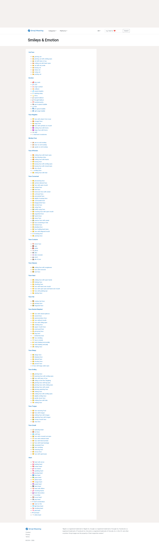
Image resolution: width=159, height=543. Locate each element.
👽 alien (34, 253)
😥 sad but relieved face (39, 183)
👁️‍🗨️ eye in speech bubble (39, 104)
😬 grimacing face (37, 331)
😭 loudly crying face (38, 209)
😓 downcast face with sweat (41, 192)
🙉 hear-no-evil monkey (39, 145)
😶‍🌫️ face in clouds (37, 340)
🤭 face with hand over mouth (41, 286)
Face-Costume (33, 239)
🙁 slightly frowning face (39, 198)
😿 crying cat (36, 72)
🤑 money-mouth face (39, 419)
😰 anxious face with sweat (40, 220)
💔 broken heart (37, 466)
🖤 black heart (36, 486)
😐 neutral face (37, 316)
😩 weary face (36, 218)
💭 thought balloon (38, 100)
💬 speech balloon (38, 98)
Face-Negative (33, 114)
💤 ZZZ (34, 84)
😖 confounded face (38, 200)
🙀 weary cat (36, 70)
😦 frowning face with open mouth (42, 211)
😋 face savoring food (39, 410)
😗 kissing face (37, 161)
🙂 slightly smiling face (39, 396)
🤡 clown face (36, 244)
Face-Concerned (34, 176)
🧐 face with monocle (39, 269)
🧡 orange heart (37, 482)
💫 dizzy (35, 95)
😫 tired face (36, 189)
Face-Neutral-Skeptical (35, 309)
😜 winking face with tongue (40, 415)
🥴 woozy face (37, 452)
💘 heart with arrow (38, 462)
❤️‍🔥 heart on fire (37, 504)
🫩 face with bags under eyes (40, 366)
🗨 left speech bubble (38, 109)
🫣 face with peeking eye (39, 291)
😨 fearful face (37, 216)
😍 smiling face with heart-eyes (42, 155)
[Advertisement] (79, 14)
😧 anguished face (38, 214)
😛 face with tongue (38, 413)
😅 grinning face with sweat (40, 387)
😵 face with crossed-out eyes (41, 436)
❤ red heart (35, 513)
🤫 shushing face (37, 284)
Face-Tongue (33, 406)
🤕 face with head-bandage (40, 443)
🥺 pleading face (37, 227)
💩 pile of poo (36, 259)
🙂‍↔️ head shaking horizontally (41, 342)
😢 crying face (36, 207)
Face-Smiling (32, 369)
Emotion (31, 78)
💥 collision (35, 89)
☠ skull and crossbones (39, 134)
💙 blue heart (36, 475)
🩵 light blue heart (37, 506)
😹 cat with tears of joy (39, 61)
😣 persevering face (38, 181)
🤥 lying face (36, 333)
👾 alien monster (37, 255)
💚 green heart (36, 477)
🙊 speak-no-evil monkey (40, 147)
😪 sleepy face (36, 355)
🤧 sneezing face (37, 449)
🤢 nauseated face (38, 445)
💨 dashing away (37, 93)
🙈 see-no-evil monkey (39, 142)
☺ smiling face (36, 170)
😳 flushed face (37, 225)
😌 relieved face (37, 359)
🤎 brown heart (37, 497)
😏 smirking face (37, 325)
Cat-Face (31, 52)
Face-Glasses (33, 263)
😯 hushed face (37, 187)
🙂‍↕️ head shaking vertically (40, 344)
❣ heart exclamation (38, 502)
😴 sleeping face (37, 357)
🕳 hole (34, 106)
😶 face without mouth (39, 320)
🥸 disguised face (37, 305)
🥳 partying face (37, 303)
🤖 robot (35, 257)
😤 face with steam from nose (41, 119)
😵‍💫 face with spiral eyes (39, 454)
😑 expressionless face (39, 318)
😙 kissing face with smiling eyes (42, 164)
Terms (28, 537)
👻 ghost (35, 250)
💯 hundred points (37, 102)
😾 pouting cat (36, 74)
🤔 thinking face (37, 282)
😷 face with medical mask (40, 438)
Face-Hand (32, 275)
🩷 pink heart (36, 510)
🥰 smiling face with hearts (40, 159)
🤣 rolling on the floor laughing (41, 380)
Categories (52, 31)
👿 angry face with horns (40, 130)
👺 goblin (35, 248)
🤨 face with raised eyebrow (41, 314)
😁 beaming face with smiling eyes (42, 376)
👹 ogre (34, 246)
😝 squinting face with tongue (41, 417)
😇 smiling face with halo (40, 400)
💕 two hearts (36, 468)
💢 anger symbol (37, 87)
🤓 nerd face (36, 272)
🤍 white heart (36, 515)
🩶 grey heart (36, 499)
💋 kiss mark (36, 82)
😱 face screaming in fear (40, 222)
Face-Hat (31, 297)
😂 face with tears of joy (39, 378)
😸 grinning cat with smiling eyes (42, 59)
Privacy (28, 534)
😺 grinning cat (36, 56)
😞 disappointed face (38, 203)
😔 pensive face (37, 363)
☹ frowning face (37, 233)
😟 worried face (37, 205)
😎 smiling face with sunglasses (42, 267)
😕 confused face (37, 194)
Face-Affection (33, 150)
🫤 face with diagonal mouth (41, 231)
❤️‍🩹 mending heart (37, 508)
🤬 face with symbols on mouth (42, 126)
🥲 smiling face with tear (39, 173)
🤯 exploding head (37, 430)
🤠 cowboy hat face (38, 301)
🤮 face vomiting (37, 447)
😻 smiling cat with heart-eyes (41, 63)
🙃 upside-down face (38, 398)
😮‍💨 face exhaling (37, 338)
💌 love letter (36, 495)
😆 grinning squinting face (40, 389)
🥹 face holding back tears (40, 229)
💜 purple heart (37, 484)
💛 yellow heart (37, 479)
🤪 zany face (36, 421)
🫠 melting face (37, 402)
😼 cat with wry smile (38, 65)
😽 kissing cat (36, 67)
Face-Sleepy (32, 350)
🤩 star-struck (36, 168)
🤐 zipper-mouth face (39, 327)
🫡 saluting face (37, 293)
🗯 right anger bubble (38, 111)
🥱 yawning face (37, 236)
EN (98, 31)
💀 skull (34, 132)
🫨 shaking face (37, 347)
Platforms (63, 31)
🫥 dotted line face (38, 336)
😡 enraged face (37, 121)
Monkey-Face (33, 138)
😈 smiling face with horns (40, 128)
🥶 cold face (36, 434)
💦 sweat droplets (37, 91)
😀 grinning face (37, 374)
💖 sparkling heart (37, 471)
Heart (30, 457)
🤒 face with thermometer (40, 441)
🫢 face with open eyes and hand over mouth (46, 289)
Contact (28, 532)
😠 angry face (36, 123)
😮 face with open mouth (40, 185)
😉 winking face (37, 391)
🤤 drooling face (37, 361)
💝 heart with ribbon (38, 488)
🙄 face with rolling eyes (39, 322)
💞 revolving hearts (38, 490)
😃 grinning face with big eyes (41, 383)
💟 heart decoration (38, 493)
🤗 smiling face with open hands (42, 280)
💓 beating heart (37, 464)
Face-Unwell (32, 425)
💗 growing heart (37, 473)
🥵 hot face (36, 432)
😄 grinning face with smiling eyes (42, 385)
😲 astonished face (38, 196)
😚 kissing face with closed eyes (42, 166)
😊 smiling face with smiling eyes (42, 394)
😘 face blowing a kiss (39, 157)
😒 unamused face (38, 329)
